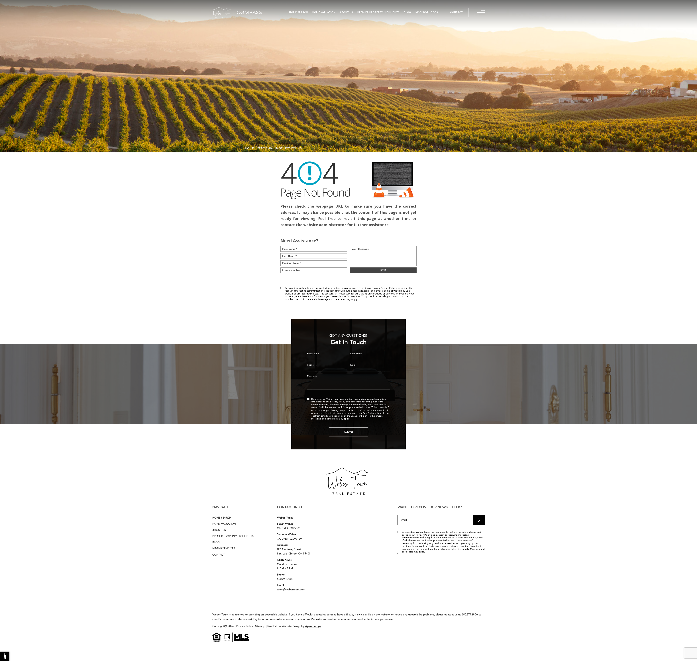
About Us (346, 12)
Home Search (298, 12)
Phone (310, 365)
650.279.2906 (285, 579)
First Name (313, 354)
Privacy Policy (388, 288)
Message (312, 376)
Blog (407, 12)
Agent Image (313, 626)
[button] (4, 656)
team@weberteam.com (291, 589)
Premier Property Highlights (378, 12)
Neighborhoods (426, 12)
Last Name (356, 354)
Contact (456, 12)
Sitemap (260, 626)
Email (353, 365)
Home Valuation (323, 12)
